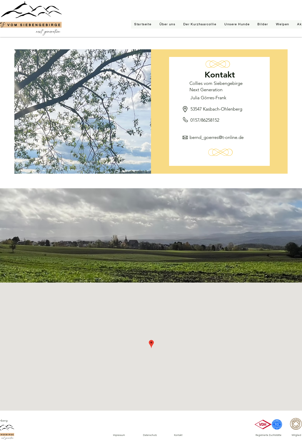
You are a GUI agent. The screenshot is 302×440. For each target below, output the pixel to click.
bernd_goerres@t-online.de (217, 137)
